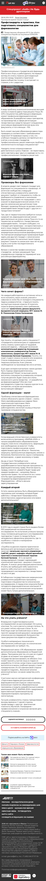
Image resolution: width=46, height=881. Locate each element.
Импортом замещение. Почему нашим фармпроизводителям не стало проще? (23, 765)
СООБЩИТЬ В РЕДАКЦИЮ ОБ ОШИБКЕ (18, 817)
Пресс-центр (7, 808)
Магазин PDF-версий (24, 808)
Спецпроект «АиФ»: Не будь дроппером (23, 10)
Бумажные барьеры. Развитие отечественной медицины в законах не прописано (25, 772)
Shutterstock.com (8, 67)
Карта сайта (7, 814)
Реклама (6, 802)
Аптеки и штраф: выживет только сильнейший (25, 778)
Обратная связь (9, 811)
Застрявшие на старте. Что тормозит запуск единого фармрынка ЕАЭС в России (25, 758)
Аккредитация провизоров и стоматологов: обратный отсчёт (21, 614)
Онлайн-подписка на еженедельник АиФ (21, 805)
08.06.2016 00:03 (7, 18)
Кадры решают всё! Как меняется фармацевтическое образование (22, 280)
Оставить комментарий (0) (23, 728)
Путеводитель (24, 811)
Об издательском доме (22, 802)
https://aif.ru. (30, 866)
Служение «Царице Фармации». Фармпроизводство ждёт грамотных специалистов (22, 786)
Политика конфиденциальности (14, 870)
